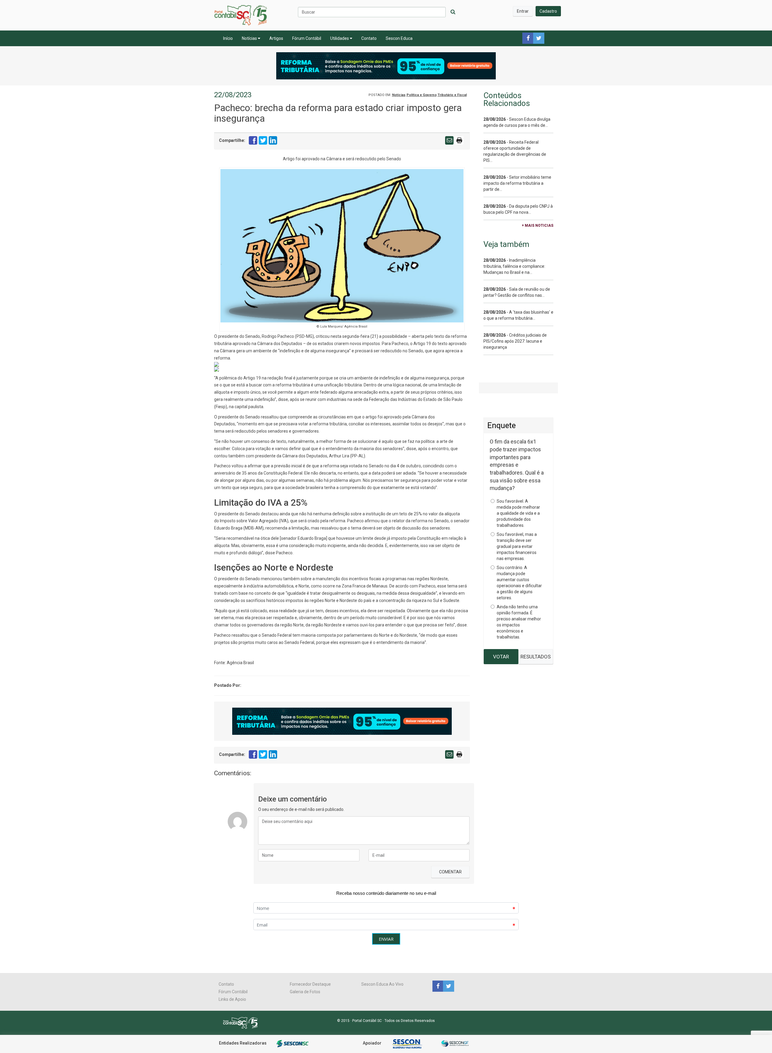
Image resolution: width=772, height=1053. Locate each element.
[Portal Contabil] (243, 1022)
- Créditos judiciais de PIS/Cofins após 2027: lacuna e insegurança (515, 341)
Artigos (276, 38)
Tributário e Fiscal (452, 95)
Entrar (523, 11)
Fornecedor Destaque (310, 984)
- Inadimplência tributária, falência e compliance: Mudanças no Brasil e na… (514, 266)
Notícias (250, 38)
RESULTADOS (535, 657)
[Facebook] (437, 985)
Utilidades (340, 38)
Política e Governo (422, 95)
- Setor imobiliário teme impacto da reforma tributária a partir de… (517, 183)
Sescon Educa (399, 38)
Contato (369, 38)
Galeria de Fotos (305, 991)
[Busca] (453, 12)
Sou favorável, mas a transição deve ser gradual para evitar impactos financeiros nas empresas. (517, 546)
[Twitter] (448, 985)
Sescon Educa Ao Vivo (382, 984)
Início (228, 38)
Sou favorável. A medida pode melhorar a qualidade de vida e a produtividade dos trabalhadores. (518, 513)
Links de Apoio (232, 999)
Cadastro (548, 11)
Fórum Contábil (306, 38)
